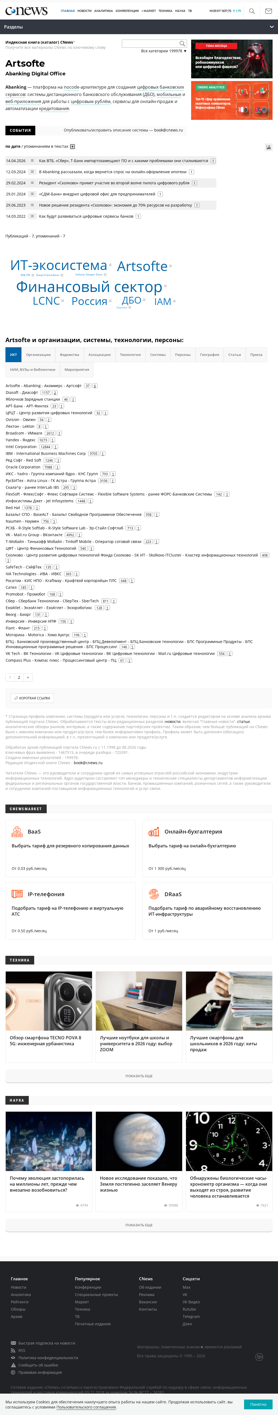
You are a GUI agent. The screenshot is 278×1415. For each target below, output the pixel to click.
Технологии (130, 354)
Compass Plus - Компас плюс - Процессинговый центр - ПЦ (61, 660)
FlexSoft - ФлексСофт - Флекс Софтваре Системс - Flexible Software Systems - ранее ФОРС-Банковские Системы (109, 494)
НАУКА (180, 11)
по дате (12, 146)
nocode (71, 87)
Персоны (183, 354)
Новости (18, 1287)
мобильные (169, 94)
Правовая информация (40, 1372)
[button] (252, 11)
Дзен (187, 1323)
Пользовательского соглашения (86, 1407)
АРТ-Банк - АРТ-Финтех (27, 406)
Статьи (234, 354)
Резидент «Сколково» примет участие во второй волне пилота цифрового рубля (114, 182)
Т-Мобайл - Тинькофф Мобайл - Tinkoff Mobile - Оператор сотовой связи (73, 541)
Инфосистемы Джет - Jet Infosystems (40, 500)
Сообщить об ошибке (38, 1365)
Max (186, 1287)
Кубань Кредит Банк (88, 274)
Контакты (148, 1309)
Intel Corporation (21, 446)
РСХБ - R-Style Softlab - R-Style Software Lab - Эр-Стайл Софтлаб (64, 527)
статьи (243, 721)
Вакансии (148, 1301)
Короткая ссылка (34, 698)
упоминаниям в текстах (46, 146)
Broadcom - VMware (24, 433)
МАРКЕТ (150, 11)
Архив (16, 1316)
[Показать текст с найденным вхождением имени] (72, 146)
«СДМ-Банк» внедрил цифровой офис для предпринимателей (97, 194)
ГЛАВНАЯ (68, 11)
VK (185, 1294)
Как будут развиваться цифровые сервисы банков (86, 216)
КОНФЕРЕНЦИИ (127, 11)
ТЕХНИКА (165, 11)
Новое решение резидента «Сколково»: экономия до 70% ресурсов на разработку (115, 205)
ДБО (148, 94)
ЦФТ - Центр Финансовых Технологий (41, 548)
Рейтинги (20, 1301)
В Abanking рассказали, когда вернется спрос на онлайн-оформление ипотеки (113, 171)
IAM (163, 301)
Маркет (82, 1301)
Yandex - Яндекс (21, 439)
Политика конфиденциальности (48, 1357)
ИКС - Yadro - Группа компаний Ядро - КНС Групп (52, 473)
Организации (38, 354)
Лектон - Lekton (20, 426)
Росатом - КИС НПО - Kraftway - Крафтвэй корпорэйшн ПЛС (61, 580)
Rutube (189, 1309)
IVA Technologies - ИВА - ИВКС (34, 573)
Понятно (258, 1404)
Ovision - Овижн (21, 419)
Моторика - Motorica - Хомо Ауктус (38, 634)
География (209, 354)
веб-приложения (23, 101)
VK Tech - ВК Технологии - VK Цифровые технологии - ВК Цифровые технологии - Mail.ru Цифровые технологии (110, 653)
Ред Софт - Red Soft (23, 460)
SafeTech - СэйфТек (24, 567)
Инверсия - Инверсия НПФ (31, 621)
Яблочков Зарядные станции (33, 399)
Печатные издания (93, 1323)
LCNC (46, 300)
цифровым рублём (90, 101)
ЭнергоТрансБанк (47, 275)
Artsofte (142, 266)
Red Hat (13, 507)
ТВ (190, 11)
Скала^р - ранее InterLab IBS (32, 487)
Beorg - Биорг (18, 614)
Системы (158, 354)
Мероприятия (77, 369)
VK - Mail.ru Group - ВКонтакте (34, 534)
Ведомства (69, 354)
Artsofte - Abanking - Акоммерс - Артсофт (44, 385)
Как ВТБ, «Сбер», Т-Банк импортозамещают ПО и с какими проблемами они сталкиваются (123, 160)
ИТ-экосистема (59, 265)
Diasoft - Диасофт (22, 392)
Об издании (150, 1287)
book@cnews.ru (168, 130)
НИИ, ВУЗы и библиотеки (32, 369)
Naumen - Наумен (22, 521)
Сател (11, 587)
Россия (89, 300)
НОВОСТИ (84, 11)
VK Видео (191, 1301)
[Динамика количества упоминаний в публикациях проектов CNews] (269, 147)
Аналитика (103, 11)
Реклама (146, 1294)
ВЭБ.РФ (25, 275)
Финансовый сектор (89, 286)
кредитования (54, 108)
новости (173, 721)
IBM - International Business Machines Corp (46, 453)
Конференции (88, 1287)
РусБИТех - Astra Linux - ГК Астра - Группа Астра (51, 480)
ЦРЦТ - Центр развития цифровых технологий (49, 412)
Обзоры (18, 1309)
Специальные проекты (96, 1294)
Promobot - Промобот (25, 594)
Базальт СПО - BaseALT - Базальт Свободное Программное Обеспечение (74, 514)
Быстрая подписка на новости (46, 1343)
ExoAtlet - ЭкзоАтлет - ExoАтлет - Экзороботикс (49, 607)
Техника (82, 1309)
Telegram (191, 1316)
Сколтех (121, 307)
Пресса (256, 354)
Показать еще (139, 1075)
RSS (21, 1350)
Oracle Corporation (23, 466)
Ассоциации (100, 354)
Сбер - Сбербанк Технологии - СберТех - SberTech (52, 600)
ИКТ (13, 354)
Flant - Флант (18, 628)
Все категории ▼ (164, 50)
